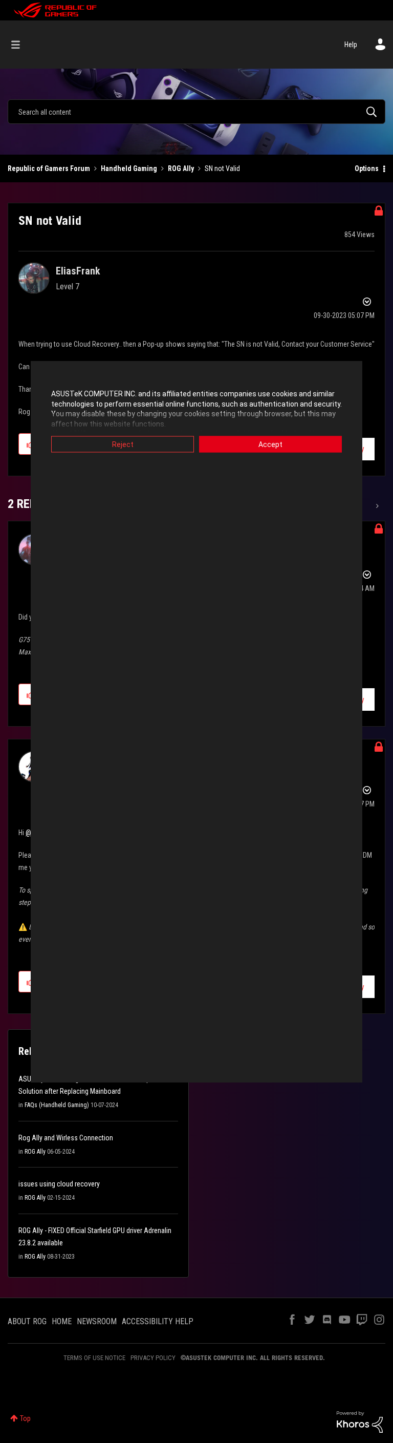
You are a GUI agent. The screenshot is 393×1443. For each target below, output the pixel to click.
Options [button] (367, 168)
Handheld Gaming (129, 168)
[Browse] (21, 44)
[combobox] (196, 111)
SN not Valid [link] (222, 168)
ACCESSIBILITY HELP (157, 1321)
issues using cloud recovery (59, 1184)
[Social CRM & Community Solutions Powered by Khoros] (360, 1421)
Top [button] (25, 1418)
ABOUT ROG (27, 1321)
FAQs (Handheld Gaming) (57, 1105)
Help (350, 44)
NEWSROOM (97, 1321)
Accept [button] (270, 444)
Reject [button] (123, 444)
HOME (62, 1321)
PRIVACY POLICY (153, 1358)
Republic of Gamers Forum (49, 168)
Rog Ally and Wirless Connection (65, 1138)
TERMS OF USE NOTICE (94, 1358)
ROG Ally (181, 168)
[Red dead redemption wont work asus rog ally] (376, 506)
